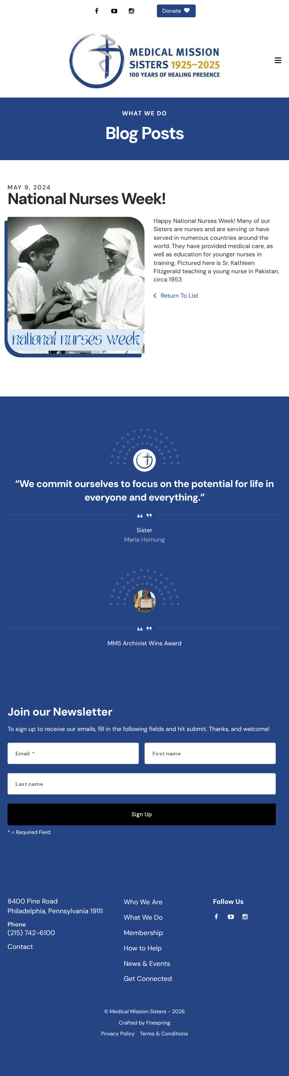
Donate (171, 11)
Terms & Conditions (164, 1034)
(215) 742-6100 (31, 932)
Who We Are (143, 902)
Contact (20, 946)
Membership (143, 932)
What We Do (143, 917)
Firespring (158, 1023)
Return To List (178, 296)
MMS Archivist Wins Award (144, 643)
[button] (278, 61)
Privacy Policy (118, 1034)
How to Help (143, 948)
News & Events (147, 963)
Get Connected (148, 978)
